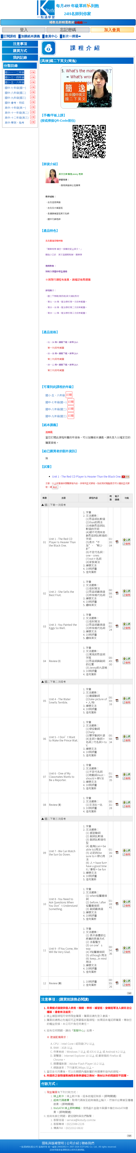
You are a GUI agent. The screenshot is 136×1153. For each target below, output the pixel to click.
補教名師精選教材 (68, 22)
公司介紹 (73, 1143)
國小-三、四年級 (14, 77)
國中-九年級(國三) (15, 98)
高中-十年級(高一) (15, 108)
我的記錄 (20, 58)
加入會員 (112, 30)
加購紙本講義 (30, 36)
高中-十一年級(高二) (17, 113)
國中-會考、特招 (14, 103)
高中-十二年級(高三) (17, 118)
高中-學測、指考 (14, 122)
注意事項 (20, 44)
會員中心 (51, 36)
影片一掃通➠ (72, 36)
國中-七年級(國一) (15, 88)
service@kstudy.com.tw (81, 1120)
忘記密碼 (68, 30)
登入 (24, 30)
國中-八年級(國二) (15, 93)
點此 (55, 487)
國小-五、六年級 (14, 82)
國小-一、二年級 (14, 72)
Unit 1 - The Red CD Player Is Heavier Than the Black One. (86, 476)
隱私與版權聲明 (53, 1143)
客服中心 (78, 1030)
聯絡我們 (88, 1143)
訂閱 (32, 72)
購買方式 (20, 51)
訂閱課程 (9, 36)
